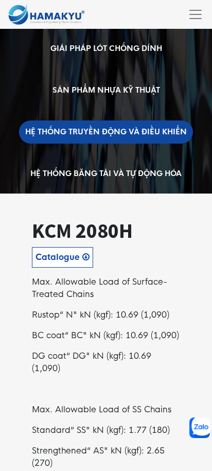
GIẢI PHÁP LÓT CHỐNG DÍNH (106, 48)
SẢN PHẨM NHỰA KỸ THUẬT (106, 90)
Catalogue (59, 257)
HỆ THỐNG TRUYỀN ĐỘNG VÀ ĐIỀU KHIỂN (106, 131)
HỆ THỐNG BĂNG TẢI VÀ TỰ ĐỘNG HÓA (106, 173)
